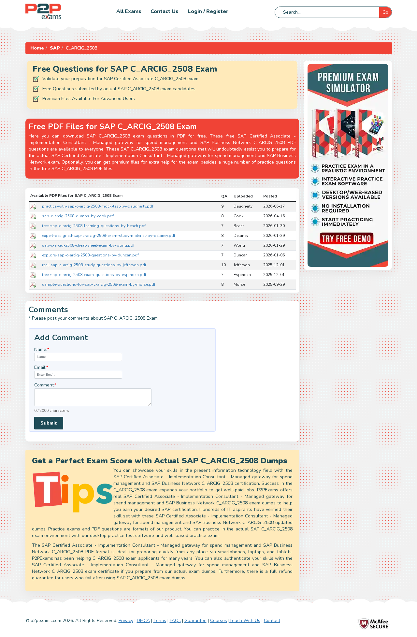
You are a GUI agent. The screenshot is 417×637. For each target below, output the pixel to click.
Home (37, 48)
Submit (48, 423)
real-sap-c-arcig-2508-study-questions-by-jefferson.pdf (94, 265)
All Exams (128, 11)
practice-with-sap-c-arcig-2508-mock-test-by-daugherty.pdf (97, 206)
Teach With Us (244, 620)
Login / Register (208, 11)
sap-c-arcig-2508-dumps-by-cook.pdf (78, 216)
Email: (41, 367)
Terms (159, 620)
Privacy (126, 620)
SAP (55, 48)
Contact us (165, 11)
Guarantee (195, 620)
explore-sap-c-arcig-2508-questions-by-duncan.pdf (90, 255)
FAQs (175, 620)
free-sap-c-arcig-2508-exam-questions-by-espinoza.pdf (94, 274)
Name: (41, 349)
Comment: (45, 385)
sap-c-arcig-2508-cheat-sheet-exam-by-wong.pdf (88, 245)
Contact (272, 620)
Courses (218, 620)
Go (385, 12)
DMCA (143, 620)
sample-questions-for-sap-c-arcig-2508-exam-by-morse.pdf (98, 284)
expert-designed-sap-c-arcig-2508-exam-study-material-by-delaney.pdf (108, 235)
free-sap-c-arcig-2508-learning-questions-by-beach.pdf (94, 225)
